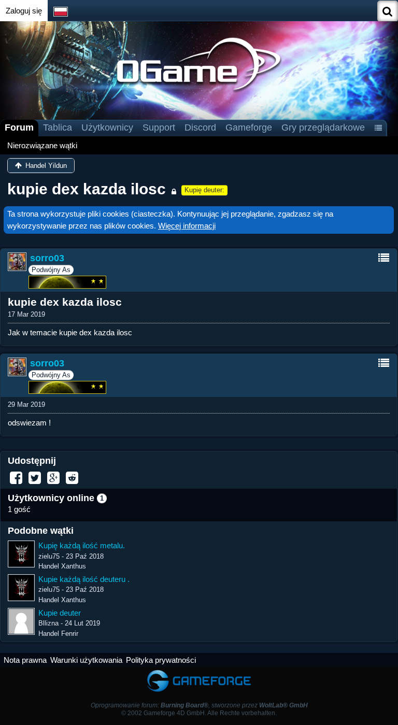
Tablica (57, 127)
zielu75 (49, 556)
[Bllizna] (21, 621)
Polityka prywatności (161, 660)
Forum (19, 127)
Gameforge (248, 127)
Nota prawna (25, 660)
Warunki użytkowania (86, 660)
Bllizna (48, 623)
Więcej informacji (187, 225)
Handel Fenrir (58, 633)
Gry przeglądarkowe (323, 127)
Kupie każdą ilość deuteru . (84, 579)
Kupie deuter (59, 612)
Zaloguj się (24, 10)
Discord (200, 127)
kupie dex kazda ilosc (86, 188)
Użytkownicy (107, 127)
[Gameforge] (199, 671)
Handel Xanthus (62, 566)
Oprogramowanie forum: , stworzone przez (199, 705)
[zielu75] (21, 554)
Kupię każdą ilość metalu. (81, 545)
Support (159, 127)
